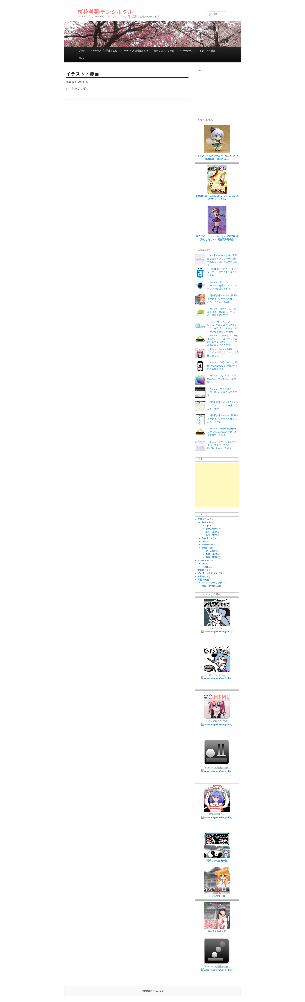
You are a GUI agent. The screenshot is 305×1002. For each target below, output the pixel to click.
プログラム (203, 519)
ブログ (82, 50)
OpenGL (209, 525)
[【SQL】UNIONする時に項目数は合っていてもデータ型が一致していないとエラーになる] (200, 263)
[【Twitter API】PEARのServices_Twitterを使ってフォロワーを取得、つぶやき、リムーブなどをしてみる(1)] (200, 330)
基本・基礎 (211, 532)
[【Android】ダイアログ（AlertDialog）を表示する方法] (200, 397)
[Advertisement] (217, 485)
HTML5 (206, 566)
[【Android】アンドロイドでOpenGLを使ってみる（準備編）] (200, 384)
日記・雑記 (203, 579)
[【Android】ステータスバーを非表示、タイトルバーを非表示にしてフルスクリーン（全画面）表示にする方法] (200, 344)
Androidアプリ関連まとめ (104, 50)
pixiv (69, 88)
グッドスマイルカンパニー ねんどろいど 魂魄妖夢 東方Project (217, 157)
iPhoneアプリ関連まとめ (135, 50)
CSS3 (204, 563)
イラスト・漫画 (207, 50)
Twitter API (207, 544)
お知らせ (202, 576)
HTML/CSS (203, 560)
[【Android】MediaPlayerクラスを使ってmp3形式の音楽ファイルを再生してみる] (200, 437)
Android (206, 522)
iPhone (205, 547)
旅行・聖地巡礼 (210, 586)
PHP (204, 541)
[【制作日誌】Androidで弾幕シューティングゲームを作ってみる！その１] (200, 423)
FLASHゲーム (187, 50)
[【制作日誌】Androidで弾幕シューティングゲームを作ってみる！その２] (200, 410)
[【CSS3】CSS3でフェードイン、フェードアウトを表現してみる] (200, 277)
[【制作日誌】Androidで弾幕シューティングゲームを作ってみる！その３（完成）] (200, 303)
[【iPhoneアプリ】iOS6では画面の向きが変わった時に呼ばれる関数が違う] (200, 370)
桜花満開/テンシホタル (105, 12)
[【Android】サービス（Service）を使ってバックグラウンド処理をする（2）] (200, 290)
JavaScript (207, 538)
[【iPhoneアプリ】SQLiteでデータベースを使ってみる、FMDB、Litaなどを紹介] (200, 450)
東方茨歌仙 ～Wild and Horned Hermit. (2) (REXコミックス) (216, 198)
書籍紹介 (202, 570)
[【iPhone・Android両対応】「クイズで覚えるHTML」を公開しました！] (200, 357)
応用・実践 (211, 535)
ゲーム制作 (211, 528)
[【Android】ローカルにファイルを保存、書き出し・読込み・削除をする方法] (200, 317)
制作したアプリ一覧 (164, 50)
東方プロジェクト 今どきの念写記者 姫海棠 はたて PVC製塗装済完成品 (217, 238)
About (82, 58)
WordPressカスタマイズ (210, 573)
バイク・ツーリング (212, 582)
